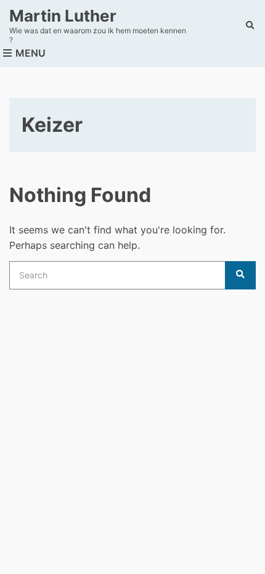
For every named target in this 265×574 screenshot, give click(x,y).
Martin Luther (62, 15)
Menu (29, 53)
